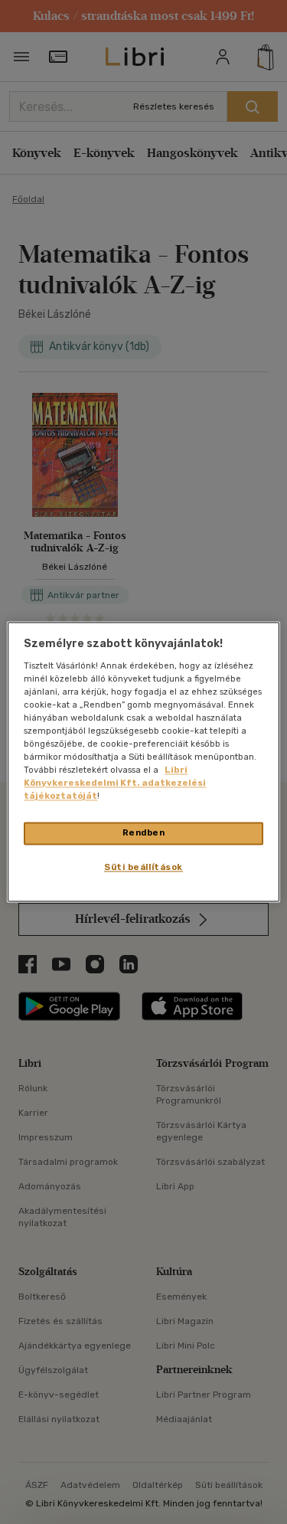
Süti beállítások (143, 867)
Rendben (143, 833)
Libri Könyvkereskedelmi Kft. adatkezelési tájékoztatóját (115, 783)
